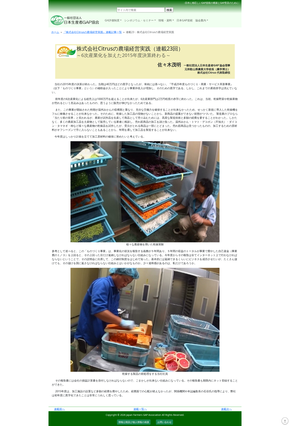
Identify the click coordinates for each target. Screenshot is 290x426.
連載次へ (226, 409)
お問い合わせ (164, 422)
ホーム (55, 32)
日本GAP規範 (185, 20)
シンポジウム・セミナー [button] (139, 20)
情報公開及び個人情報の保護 (133, 422)
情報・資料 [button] (165, 20)
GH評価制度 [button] (112, 20)
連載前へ (59, 409)
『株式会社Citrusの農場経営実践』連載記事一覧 (92, 32)
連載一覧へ (140, 409)
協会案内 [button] (200, 20)
